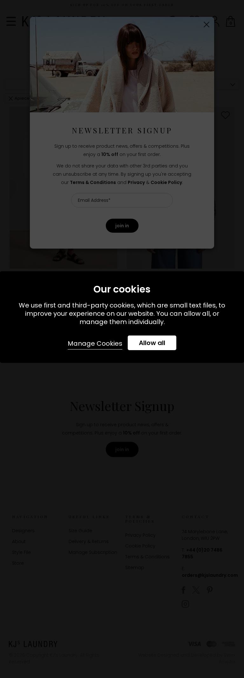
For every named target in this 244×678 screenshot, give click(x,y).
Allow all (152, 342)
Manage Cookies (95, 343)
